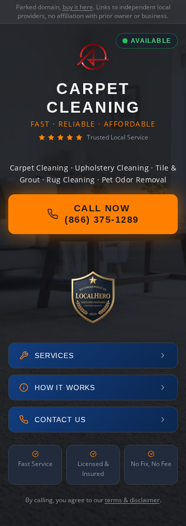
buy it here (78, 7)
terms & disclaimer (132, 500)
